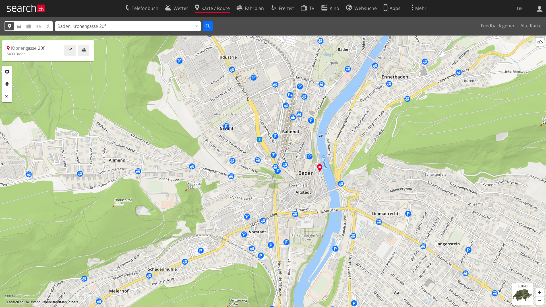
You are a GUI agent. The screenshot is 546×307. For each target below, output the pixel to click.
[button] (319, 168)
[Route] (70, 50)
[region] (273, 171)
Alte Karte (530, 25)
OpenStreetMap (54, 301)
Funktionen (7, 96)
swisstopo (33, 301)
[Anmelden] (539, 8)
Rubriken (7, 72)
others (73, 301)
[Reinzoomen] (539, 292)
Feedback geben (498, 25)
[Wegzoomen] (539, 300)
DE (520, 8)
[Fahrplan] (83, 50)
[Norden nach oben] (539, 52)
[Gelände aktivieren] (539, 42)
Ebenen (7, 84)
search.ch (16, 301)
